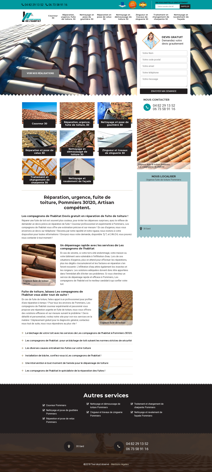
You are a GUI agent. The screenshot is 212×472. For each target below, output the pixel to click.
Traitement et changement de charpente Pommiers (149, 406)
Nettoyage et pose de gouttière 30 (87, 17)
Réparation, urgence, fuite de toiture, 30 (68, 17)
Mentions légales (120, 464)
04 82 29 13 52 (33, 4)
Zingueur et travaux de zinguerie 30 (142, 17)
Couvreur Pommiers (56, 405)
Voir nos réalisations (40, 73)
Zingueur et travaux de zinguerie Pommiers (106, 414)
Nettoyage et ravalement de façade (181, 17)
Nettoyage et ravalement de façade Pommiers (148, 414)
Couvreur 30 (53, 17)
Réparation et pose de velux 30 (104, 17)
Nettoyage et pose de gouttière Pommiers (62, 412)
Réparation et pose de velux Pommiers (60, 420)
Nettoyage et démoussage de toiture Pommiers (105, 406)
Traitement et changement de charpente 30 (160, 17)
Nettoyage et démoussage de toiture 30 (123, 17)
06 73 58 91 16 (57, 4)
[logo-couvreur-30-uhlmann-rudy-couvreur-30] (31, 17)
